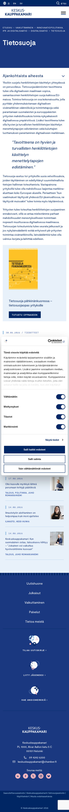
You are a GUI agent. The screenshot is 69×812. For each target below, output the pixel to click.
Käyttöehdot (23, 796)
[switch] (60, 406)
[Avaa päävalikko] (63, 12)
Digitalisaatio (39, 31)
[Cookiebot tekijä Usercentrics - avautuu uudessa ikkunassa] (51, 341)
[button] (61, 3)
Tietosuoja (58, 31)
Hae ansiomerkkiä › (34, 700)
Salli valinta (34, 459)
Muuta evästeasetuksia (41, 796)
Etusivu (7, 27)
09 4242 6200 (37, 757)
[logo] (18, 12)
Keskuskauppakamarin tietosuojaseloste (45, 793)
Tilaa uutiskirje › (35, 650)
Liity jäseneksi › (34, 675)
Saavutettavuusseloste (14, 793)
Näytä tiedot (52, 439)
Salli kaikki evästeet (34, 449)
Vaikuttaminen (24, 27)
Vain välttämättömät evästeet (34, 468)
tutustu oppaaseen (25, 315)
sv (21, 3)
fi (8, 3)
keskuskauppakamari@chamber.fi (37, 761)
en (14, 3)
